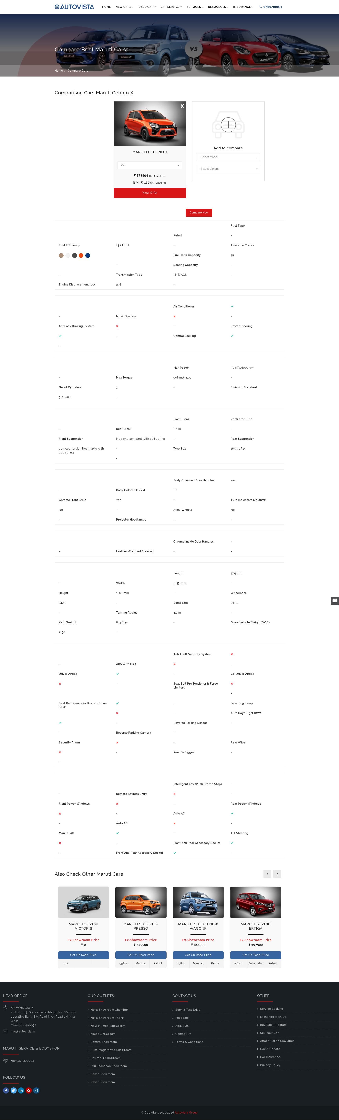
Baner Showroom (103, 1074)
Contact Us (183, 1033)
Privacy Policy (270, 1065)
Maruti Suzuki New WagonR (198, 926)
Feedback (182, 1017)
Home (106, 6)
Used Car (146, 6)
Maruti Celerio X (150, 152)
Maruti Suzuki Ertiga (256, 926)
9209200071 (273, 7)
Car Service (170, 6)
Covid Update (270, 1049)
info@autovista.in (23, 1031)
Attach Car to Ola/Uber (277, 1040)
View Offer (150, 192)
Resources (217, 6)
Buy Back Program (273, 1024)
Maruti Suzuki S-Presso (141, 926)
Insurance (242, 6)
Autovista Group (186, 1112)
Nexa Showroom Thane (107, 1017)
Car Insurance (270, 1057)
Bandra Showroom (104, 1041)
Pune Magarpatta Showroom (111, 1050)
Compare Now (199, 212)
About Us (182, 1025)
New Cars (123, 6)
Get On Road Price (83, 955)
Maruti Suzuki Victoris (83, 926)
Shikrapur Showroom (105, 1058)
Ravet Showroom (103, 1082)
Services (194, 6)
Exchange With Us (273, 1016)
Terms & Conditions (189, 1041)
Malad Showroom (103, 1033)
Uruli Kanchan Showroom (109, 1066)
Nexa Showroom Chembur (109, 1009)
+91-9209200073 (22, 1060)
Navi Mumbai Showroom (108, 1025)
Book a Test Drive (187, 1009)
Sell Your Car (269, 1032)
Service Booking (271, 1008)
